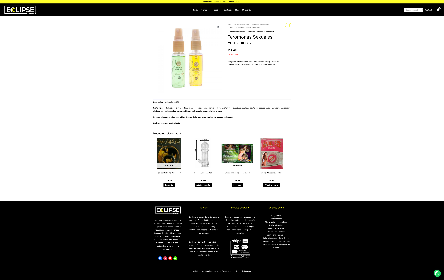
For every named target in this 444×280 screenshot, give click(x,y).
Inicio (229, 25)
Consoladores (276, 219)
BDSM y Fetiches (276, 225)
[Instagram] (165, 258)
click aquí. (229, 117)
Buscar (428, 10)
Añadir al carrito (203, 185)
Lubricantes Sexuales (276, 232)
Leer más (169, 185)
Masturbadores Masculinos (276, 222)
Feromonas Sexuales (236, 32)
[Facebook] (160, 258)
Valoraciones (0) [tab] (172, 102)
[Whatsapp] (175, 258)
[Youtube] (170, 258)
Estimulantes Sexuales (276, 235)
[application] (208, 10)
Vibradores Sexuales (276, 228)
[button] (218, 27)
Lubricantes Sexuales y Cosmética (246, 25)
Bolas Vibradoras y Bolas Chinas (276, 238)
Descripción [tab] (158, 102)
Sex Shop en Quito (190, 117)
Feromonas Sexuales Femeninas (264, 64)
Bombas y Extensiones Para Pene (276, 241)
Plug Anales (276, 215)
